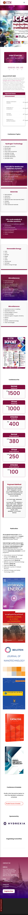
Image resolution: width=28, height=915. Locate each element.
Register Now (8, 891)
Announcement (10, 96)
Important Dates (10, 94)
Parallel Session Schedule (13, 803)
